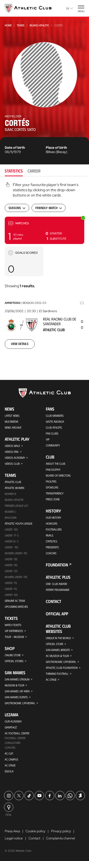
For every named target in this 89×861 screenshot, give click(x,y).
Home (8, 25)
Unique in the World (58, 638)
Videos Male (12, 445)
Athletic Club (13, 481)
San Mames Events (16, 697)
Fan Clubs (52, 433)
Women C (10, 511)
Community (53, 445)
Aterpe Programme (57, 589)
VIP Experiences (14, 630)
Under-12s (11, 571)
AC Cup (9, 753)
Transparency (54, 493)
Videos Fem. (12, 451)
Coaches (10, 747)
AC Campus (11, 759)
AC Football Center (17, 733)
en (67, 8)
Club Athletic (54, 427)
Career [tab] (34, 170)
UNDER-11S (11, 582)
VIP (47, 439)
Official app (57, 613)
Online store (13, 655)
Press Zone (53, 499)
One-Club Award (56, 583)
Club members (55, 415)
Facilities (51, 481)
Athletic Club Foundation (62, 667)
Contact (53, 601)
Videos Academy (15, 457)
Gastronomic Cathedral (20, 703)
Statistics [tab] (14, 170)
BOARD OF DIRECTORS (58, 475)
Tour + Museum (14, 636)
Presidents (52, 547)
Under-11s (11, 588)
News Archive (13, 427)
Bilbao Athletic (39, 25)
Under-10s (11, 594)
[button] (44, 230)
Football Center (15, 738)
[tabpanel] (44, 268)
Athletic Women (14, 487)
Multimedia (11, 421)
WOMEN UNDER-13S (16, 577)
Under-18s (11, 529)
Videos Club (12, 463)
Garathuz (11, 727)
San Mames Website (58, 649)
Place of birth (56, 147)
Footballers (54, 529)
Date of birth (15, 147)
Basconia (11, 517)
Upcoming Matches (16, 606)
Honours (51, 523)
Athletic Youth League (18, 523)
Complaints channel (60, 838)
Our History (53, 517)
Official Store (54, 644)
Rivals (49, 535)
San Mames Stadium (17, 679)
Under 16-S (12, 541)
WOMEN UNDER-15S (16, 553)
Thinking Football (57, 673)
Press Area (12, 831)
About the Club (55, 463)
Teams (20, 25)
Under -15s (11, 547)
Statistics (51, 541)
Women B (10, 493)
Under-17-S (12, 535)
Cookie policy (35, 831)
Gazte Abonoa (55, 421)
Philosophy (53, 469)
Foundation (57, 564)
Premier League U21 (16, 505)
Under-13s (11, 559)
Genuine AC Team (15, 600)
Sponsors (52, 487)
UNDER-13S (11, 565)
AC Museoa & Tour (57, 655)
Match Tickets (13, 625)
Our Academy (13, 721)
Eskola (9, 771)
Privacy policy (61, 831)
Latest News (12, 415)
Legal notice (14, 838)
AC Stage (10, 765)
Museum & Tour (14, 685)
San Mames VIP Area (17, 691)
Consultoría (12, 742)
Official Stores (14, 661)
